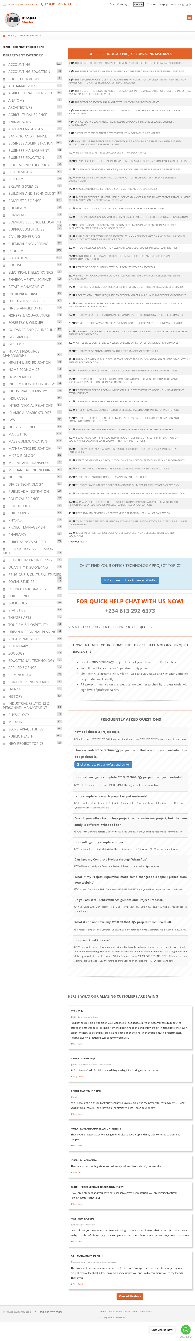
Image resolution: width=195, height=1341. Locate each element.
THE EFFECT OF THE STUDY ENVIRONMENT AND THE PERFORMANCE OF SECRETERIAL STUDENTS (129, 71)
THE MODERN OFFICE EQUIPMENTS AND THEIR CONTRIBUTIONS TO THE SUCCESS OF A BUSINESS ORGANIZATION (128, 523)
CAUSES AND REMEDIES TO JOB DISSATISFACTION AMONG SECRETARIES (116, 188)
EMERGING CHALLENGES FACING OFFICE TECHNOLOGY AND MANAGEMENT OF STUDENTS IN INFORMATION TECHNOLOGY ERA (125, 305)
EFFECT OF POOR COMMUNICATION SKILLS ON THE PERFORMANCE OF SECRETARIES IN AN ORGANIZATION (124, 277)
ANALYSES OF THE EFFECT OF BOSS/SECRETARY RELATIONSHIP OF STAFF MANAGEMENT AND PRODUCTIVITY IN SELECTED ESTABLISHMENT (125, 143)
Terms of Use (145, 1311)
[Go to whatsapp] (186, 1330)
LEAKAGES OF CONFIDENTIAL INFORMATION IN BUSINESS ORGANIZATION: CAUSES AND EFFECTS (131, 161)
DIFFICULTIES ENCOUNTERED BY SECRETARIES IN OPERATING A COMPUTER (117, 133)
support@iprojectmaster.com (22, 4)
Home (10, 35)
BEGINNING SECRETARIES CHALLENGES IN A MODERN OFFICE (111, 152)
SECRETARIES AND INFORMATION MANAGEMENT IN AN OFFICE (112, 477)
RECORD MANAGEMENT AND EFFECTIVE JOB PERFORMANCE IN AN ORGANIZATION (123, 513)
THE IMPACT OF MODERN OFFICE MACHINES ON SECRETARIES (111, 401)
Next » (83, 541)
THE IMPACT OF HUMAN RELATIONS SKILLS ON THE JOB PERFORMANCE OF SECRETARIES (126, 370)
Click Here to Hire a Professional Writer (131, 580)
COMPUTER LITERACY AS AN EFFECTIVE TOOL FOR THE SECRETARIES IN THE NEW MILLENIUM (129, 323)
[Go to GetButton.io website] (186, 1337)
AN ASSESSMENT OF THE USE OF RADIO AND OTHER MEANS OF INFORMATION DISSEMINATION (130, 493)
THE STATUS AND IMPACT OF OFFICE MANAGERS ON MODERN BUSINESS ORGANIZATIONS (127, 485)
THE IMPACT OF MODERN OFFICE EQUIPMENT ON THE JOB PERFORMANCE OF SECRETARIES (128, 169)
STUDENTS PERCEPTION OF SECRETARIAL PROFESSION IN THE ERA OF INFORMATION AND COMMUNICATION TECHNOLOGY (124, 419)
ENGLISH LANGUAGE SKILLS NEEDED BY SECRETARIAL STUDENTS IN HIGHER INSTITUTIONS (127, 409)
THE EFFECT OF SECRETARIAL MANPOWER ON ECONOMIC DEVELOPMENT (117, 102)
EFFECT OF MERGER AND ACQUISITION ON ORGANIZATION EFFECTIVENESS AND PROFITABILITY (130, 460)
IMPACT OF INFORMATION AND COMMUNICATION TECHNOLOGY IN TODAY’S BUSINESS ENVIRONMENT (122, 179)
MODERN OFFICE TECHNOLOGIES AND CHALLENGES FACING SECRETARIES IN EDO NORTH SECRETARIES (124, 534)
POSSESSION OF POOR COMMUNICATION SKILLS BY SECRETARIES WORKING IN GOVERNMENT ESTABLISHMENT (126, 391)
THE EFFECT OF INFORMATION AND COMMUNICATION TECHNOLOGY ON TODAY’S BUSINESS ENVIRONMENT (124, 112)
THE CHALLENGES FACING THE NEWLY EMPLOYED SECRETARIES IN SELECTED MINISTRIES (126, 247)
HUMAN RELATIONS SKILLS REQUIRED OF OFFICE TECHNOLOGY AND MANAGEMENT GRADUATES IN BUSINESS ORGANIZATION (129, 361)
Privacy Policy (107, 1317)
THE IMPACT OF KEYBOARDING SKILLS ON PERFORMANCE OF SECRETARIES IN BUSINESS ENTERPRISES (123, 450)
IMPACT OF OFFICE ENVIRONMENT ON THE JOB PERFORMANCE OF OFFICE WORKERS (124, 429)
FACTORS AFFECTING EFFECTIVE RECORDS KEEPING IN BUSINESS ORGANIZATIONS (122, 468)
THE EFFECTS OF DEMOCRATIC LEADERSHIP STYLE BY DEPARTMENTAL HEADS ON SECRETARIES (130, 286)
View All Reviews (130, 1296)
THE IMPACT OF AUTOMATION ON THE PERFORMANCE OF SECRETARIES (117, 351)
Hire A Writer (131, 1311)
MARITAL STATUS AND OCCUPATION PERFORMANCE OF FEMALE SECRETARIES (120, 208)
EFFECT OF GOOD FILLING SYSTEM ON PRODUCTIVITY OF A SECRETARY (116, 267)
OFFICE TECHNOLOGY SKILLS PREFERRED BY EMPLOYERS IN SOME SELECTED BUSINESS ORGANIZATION (121, 123)
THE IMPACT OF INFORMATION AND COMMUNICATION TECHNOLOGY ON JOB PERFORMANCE (129, 315)
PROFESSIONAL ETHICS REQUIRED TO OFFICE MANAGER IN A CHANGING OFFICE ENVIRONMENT (131, 295)
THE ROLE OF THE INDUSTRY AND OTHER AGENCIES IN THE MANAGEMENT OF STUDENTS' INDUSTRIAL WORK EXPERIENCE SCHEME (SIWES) (130, 92)
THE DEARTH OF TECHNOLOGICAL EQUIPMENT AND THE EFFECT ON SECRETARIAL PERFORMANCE (130, 63)
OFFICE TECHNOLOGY (29, 35)
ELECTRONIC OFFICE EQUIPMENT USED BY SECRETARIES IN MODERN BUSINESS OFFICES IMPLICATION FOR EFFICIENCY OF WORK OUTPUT (122, 226)
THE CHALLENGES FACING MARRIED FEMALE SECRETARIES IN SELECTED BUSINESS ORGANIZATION (132, 217)
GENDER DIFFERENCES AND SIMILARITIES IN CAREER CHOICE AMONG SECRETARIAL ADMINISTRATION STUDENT (120, 257)
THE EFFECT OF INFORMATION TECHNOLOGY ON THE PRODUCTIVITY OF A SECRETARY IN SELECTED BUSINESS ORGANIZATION (129, 333)
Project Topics (115, 1311)
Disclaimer (121, 1317)
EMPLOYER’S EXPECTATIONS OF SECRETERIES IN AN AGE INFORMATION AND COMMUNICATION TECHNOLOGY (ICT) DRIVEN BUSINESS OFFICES (127, 238)
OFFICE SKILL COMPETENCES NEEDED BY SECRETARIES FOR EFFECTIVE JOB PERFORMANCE (127, 342)
